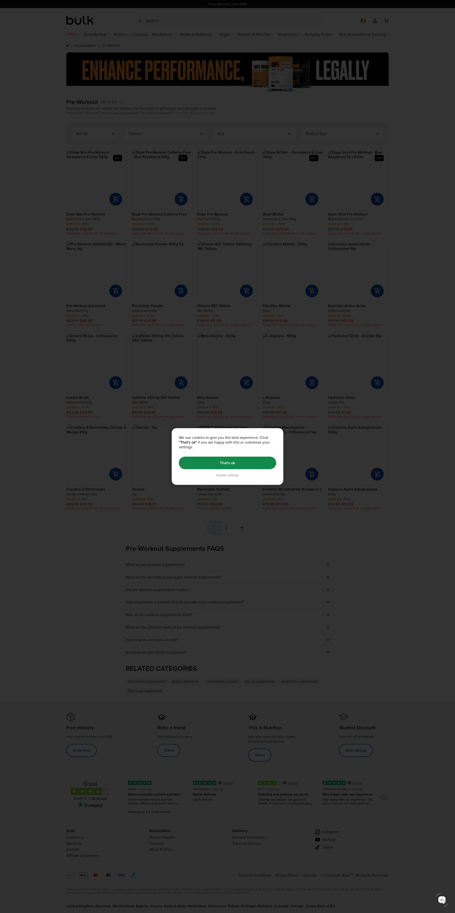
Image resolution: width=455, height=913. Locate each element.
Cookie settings (227, 475)
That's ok (227, 463)
